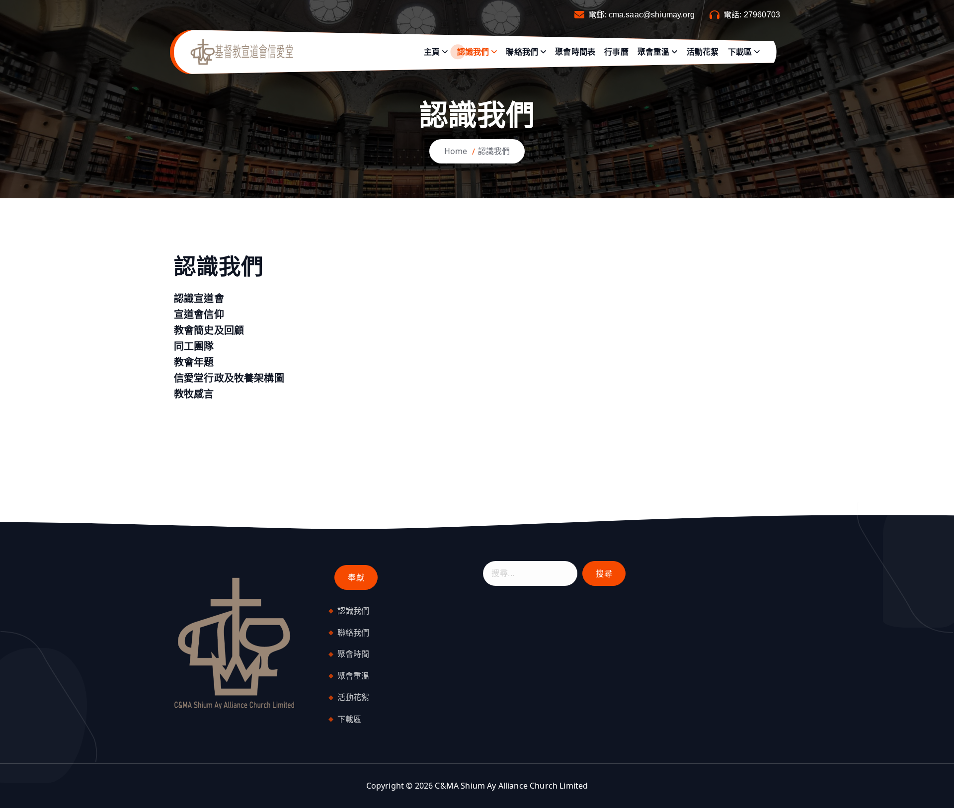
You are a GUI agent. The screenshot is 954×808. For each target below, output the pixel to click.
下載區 (740, 52)
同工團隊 (194, 346)
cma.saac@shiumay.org (652, 14)
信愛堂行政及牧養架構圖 (229, 378)
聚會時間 (353, 653)
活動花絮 (703, 52)
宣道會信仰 (199, 314)
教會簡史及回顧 (209, 330)
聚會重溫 (653, 52)
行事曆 (616, 52)
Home (456, 151)
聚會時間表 (575, 52)
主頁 (432, 52)
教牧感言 (194, 394)
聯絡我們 (522, 52)
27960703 (762, 14)
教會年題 (194, 362)
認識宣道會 (199, 298)
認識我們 (473, 52)
